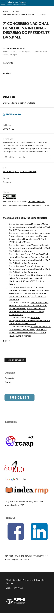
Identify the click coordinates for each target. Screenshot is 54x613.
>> (9, 341)
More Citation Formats (15, 157)
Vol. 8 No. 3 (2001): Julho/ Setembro (18, 14)
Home (5, 11)
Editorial (35, 317)
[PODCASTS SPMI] (19, 400)
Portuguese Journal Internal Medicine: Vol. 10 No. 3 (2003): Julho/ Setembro (26, 281)
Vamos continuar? (39, 245)
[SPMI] (16, 604)
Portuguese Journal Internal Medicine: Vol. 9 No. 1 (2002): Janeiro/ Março (27, 311)
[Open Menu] (3, 3)
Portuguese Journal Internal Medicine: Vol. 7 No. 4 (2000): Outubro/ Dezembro (27, 296)
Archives (15, 11)
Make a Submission (15, 360)
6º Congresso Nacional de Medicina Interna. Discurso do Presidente (29, 290)
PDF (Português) (13, 114)
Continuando (37, 266)
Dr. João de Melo (39, 224)
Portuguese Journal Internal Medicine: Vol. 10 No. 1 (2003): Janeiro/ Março (29, 239)
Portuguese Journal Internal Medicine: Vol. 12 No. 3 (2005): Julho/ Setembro (27, 332)
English (7, 382)
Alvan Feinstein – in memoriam (23, 236)
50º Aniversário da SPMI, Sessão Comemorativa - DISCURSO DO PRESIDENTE (28, 305)
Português (9, 378)
